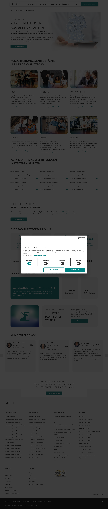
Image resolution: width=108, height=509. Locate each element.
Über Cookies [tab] (76, 243)
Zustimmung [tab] (32, 243)
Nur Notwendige (54, 269)
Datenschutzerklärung (40, 255)
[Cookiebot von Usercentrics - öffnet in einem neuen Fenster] (79, 238)
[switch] (46, 263)
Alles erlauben (75, 269)
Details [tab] (54, 243)
